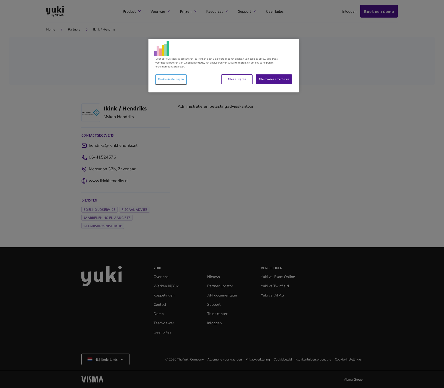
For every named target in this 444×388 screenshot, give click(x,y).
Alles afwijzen (237, 79)
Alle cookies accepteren (274, 79)
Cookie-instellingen (171, 79)
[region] (223, 65)
